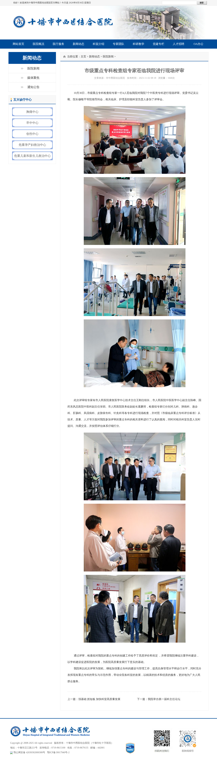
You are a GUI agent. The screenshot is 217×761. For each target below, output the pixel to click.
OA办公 (198, 44)
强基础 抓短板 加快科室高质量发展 (99, 699)
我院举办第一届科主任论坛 (164, 699)
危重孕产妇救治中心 (32, 145)
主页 (83, 56)
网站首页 (18, 44)
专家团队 (118, 44)
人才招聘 (178, 44)
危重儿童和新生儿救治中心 (32, 156)
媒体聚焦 (33, 77)
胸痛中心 (32, 111)
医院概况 (38, 44)
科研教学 (138, 44)
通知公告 (33, 87)
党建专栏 (158, 44)
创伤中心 (32, 133)
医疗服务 (58, 44)
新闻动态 (78, 44)
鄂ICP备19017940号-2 (58, 752)
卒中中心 (32, 122)
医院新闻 (33, 68)
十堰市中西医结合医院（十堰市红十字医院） (89, 743)
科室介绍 (98, 44)
